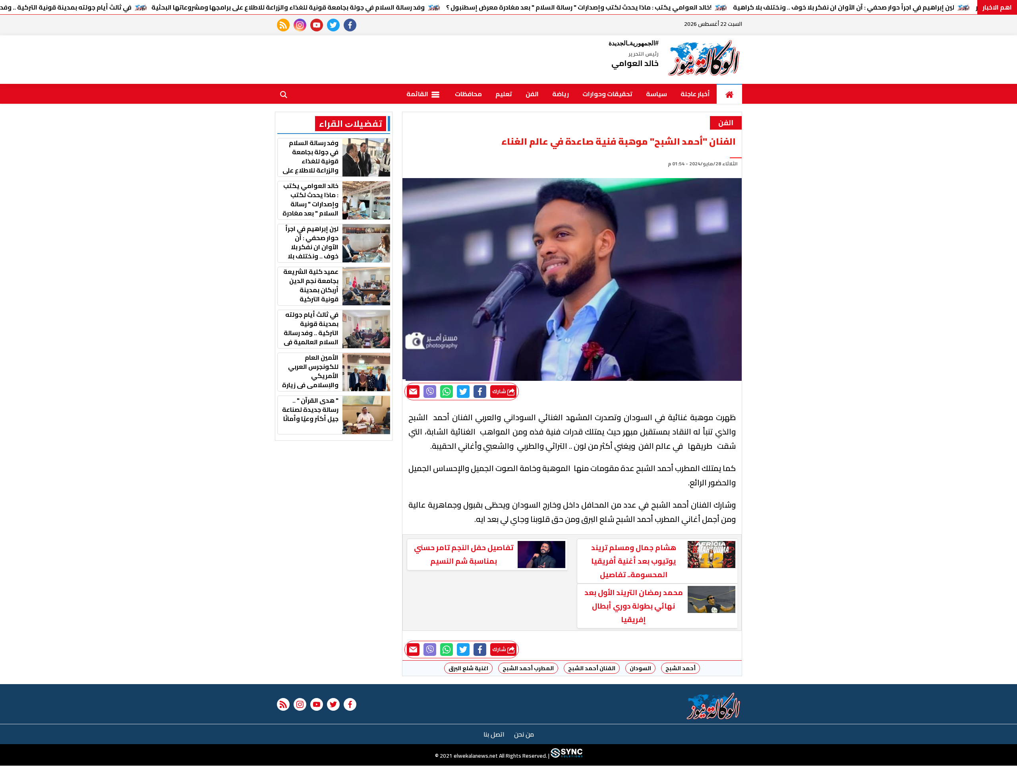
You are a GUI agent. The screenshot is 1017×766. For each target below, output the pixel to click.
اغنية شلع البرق (468, 668)
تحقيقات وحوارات (607, 94)
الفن (532, 94)
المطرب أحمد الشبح (528, 668)
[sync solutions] (565, 756)
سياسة (656, 94)
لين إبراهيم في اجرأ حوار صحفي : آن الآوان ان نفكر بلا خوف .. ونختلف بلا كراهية (843, 7)
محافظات (468, 94)
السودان (640, 668)
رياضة (560, 94)
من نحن (524, 734)
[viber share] (429, 391)
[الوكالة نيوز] (704, 59)
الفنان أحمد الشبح (591, 668)
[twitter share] (463, 391)
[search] (283, 94)
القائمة (417, 94)
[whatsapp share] (446, 391)
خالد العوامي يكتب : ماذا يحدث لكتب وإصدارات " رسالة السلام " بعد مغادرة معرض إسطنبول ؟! (579, 7)
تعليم (503, 94)
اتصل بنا (494, 734)
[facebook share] (480, 391)
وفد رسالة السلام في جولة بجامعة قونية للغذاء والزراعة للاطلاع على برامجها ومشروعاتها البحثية (288, 7)
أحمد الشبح (680, 668)
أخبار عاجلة (695, 94)
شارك (499, 391)
